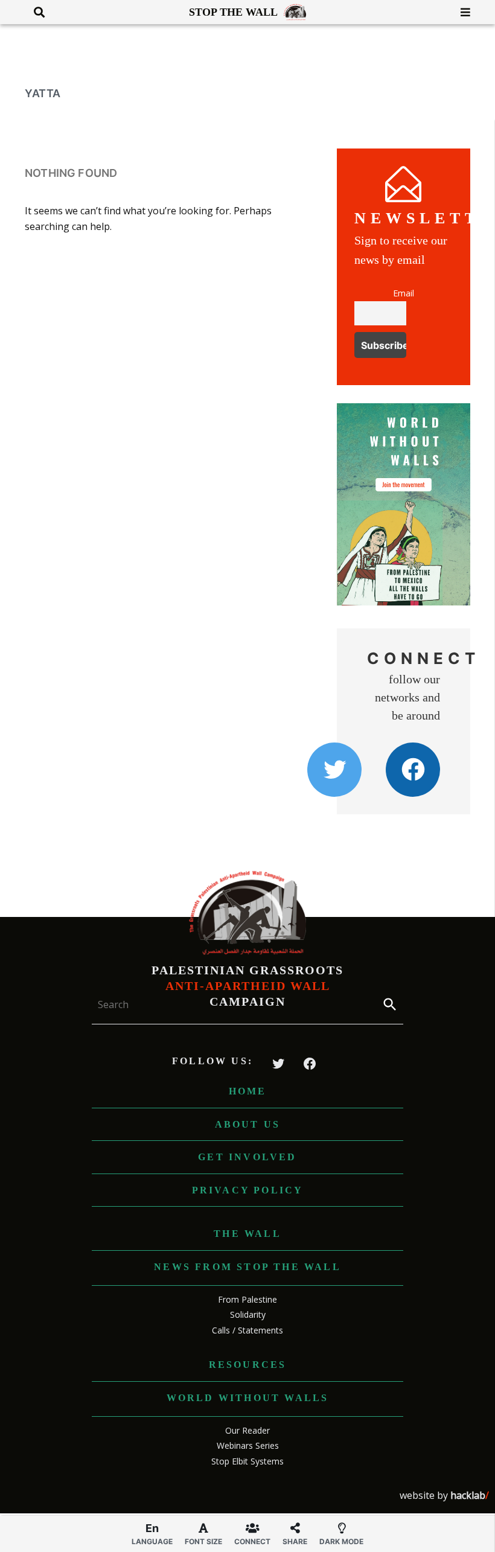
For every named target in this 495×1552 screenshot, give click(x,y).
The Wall (247, 1233)
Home (248, 1091)
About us (248, 1124)
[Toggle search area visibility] (35, 12)
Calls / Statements (247, 1330)
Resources (248, 1364)
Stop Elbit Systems (247, 1461)
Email (403, 293)
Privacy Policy (248, 1190)
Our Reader (247, 1430)
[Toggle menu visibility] (461, 12)
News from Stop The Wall (247, 1267)
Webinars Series (248, 1445)
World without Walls (248, 1398)
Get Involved (247, 1157)
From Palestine (247, 1299)
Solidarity (248, 1314)
